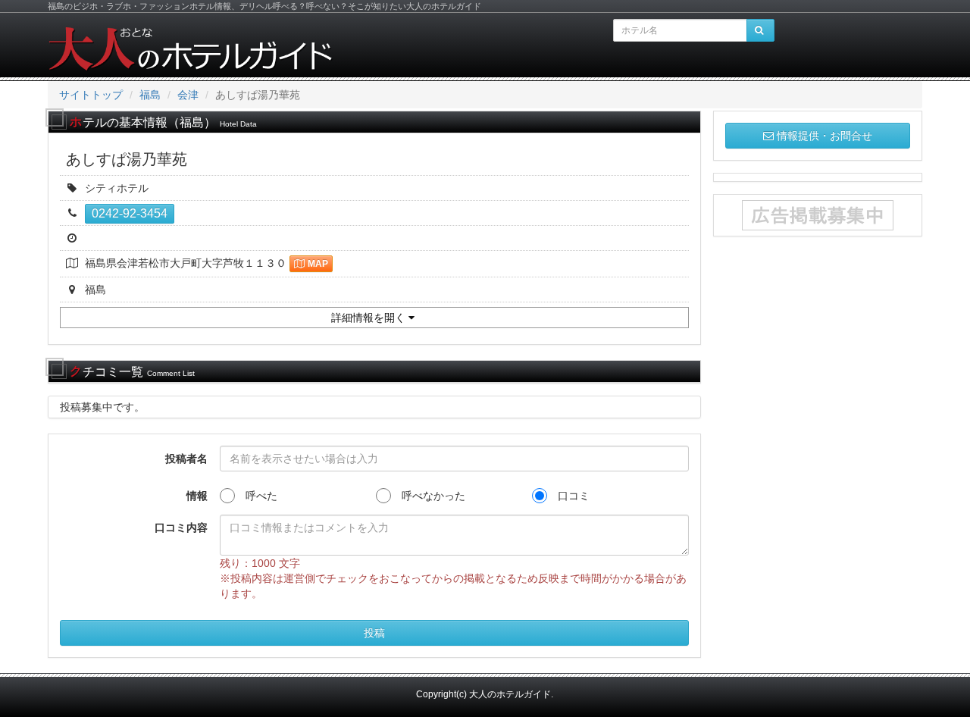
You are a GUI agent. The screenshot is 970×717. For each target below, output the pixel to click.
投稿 (374, 633)
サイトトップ (91, 95)
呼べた (256, 496)
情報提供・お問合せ (824, 136)
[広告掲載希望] (818, 215)
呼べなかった (428, 496)
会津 (188, 95)
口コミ (568, 496)
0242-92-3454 (129, 213)
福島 (150, 95)
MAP (318, 263)
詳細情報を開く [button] (369, 318)
